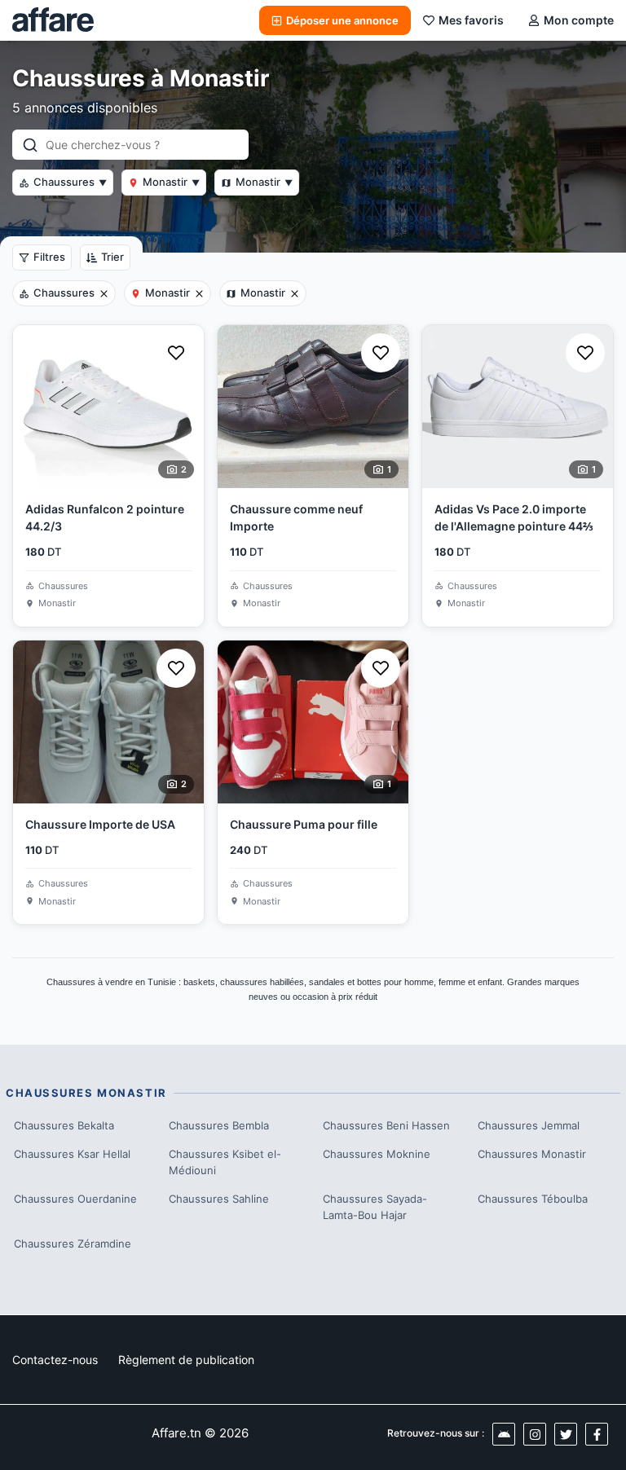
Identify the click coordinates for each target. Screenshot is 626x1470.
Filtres (49, 256)
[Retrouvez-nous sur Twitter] (565, 1434)
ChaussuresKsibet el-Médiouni (225, 1162)
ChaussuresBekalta (64, 1125)
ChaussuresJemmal (529, 1125)
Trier (112, 256)
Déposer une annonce (342, 20)
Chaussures (70, 181)
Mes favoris (471, 20)
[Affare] (53, 20)
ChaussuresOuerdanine (75, 1198)
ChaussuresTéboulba (533, 1198)
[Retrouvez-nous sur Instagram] (534, 1434)
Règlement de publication (186, 1360)
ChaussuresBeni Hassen (386, 1125)
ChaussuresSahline (219, 1198)
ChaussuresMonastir (532, 1153)
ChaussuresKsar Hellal (72, 1153)
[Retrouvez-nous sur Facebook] (596, 1434)
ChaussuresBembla (219, 1125)
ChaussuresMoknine (376, 1153)
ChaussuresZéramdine (72, 1243)
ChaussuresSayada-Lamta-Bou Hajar (375, 1206)
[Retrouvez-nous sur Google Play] (503, 1434)
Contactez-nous (55, 1360)
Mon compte (579, 20)
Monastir (171, 181)
